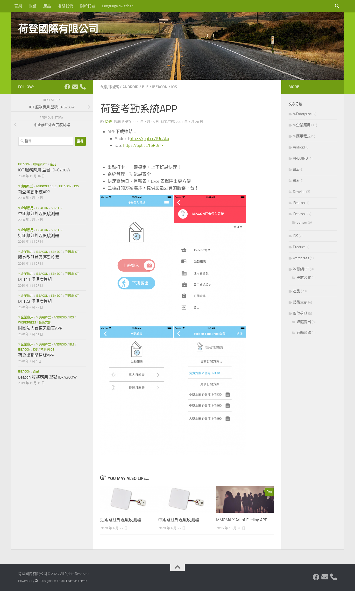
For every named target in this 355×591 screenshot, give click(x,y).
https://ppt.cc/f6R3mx (143, 145)
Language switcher (117, 6)
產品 (47, 6)
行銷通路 (304, 333)
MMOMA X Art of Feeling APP (241, 519)
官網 (18, 6)
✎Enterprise (302, 114)
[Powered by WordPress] (36, 580)
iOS (174, 86)
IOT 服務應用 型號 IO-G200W (44, 170)
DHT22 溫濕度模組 (35, 301)
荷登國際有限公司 (58, 29)
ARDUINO (300, 158)
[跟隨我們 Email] (75, 87)
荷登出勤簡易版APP (36, 355)
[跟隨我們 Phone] (83, 87)
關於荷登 (87, 6)
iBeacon (160, 86)
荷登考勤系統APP (34, 192)
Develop (299, 192)
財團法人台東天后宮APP (40, 328)
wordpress (27, 322)
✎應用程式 (109, 86)
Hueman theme (76, 581)
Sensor (56, 208)
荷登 (108, 122)
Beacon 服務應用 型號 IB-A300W (47, 377)
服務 (32, 6)
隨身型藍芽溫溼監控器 (38, 257)
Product (299, 247)
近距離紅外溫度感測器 (120, 519)
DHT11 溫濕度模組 (35, 279)
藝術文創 (45, 322)
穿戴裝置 (304, 277)
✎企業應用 (25, 208)
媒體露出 (304, 322)
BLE (145, 86)
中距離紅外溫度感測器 (178, 519)
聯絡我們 (65, 6)
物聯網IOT (40, 164)
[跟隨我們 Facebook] (67, 87)
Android (130, 86)
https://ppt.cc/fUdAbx (149, 138)
